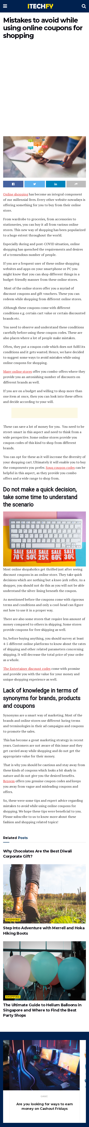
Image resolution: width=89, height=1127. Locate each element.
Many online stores (17, 371)
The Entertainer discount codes (27, 668)
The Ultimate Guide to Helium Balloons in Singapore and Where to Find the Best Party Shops (42, 1010)
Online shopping (15, 194)
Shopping (13, 919)
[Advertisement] (44, 88)
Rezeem (9, 781)
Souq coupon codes (60, 467)
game (44, 1096)
